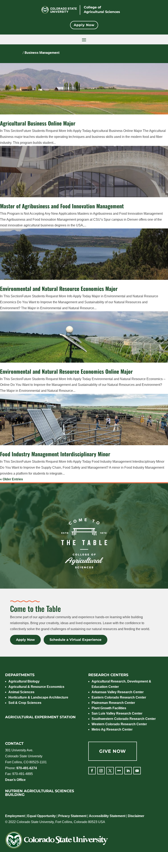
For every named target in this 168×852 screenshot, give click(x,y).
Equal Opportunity (41, 816)
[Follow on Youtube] (137, 770)
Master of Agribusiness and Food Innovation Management (62, 206)
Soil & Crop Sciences (24, 702)
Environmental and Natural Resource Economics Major (59, 289)
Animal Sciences (21, 692)
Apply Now (84, 25)
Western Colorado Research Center (119, 724)
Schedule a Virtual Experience (75, 640)
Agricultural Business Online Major (37, 123)
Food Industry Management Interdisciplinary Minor (55, 454)
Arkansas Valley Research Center (118, 692)
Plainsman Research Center (113, 702)
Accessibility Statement (107, 816)
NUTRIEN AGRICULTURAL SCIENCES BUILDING (39, 793)
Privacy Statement (72, 816)
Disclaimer (136, 816)
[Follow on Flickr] (119, 770)
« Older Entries (11, 479)
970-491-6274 (26, 768)
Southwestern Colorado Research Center (124, 719)
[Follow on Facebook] (92, 770)
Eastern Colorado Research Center (119, 697)
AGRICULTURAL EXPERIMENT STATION (40, 717)
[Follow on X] (110, 770)
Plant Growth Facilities (109, 708)
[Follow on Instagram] (101, 770)
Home (17, 53)
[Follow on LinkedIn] (128, 770)
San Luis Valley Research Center (117, 713)
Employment (15, 816)
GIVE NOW (112, 751)
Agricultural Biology (24, 681)
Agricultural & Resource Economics (36, 686)
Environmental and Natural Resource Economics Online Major (66, 371)
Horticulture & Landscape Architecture (38, 697)
